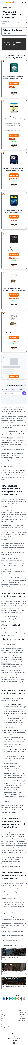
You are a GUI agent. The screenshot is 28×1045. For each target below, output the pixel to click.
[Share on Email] (24, 998)
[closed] (26, 2)
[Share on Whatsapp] (15, 998)
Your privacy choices (14, 1038)
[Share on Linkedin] (10, 998)
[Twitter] (14, 1043)
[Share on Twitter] (7, 998)
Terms (14, 1034)
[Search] (23, 2)
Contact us (14, 1041)
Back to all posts (7, 7)
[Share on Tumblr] (21, 998)
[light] (20, 2)
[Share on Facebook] (4, 998)
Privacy (14, 1036)
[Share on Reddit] (18, 998)
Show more (7, 33)
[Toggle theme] (24, 385)
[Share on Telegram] (12, 998)
